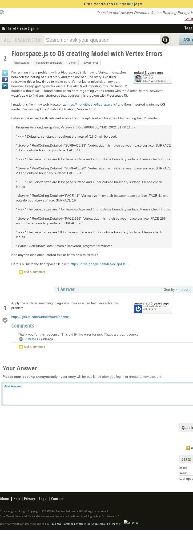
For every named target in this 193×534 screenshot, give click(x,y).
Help (130, 4)
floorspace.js (21, 62)
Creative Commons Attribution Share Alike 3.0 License (85, 524)
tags (188, 28)
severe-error (91, 62)
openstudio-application (49, 62)
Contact (57, 498)
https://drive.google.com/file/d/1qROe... (99, 264)
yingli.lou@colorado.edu (154, 306)
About (5, 498)
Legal (43, 498)
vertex (72, 62)
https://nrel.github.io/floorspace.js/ (92, 104)
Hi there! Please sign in (20, 28)
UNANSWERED (27, 40)
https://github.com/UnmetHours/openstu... (42, 317)
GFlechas (148, 75)
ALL (7, 40)
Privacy (29, 498)
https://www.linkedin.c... (155, 81)
